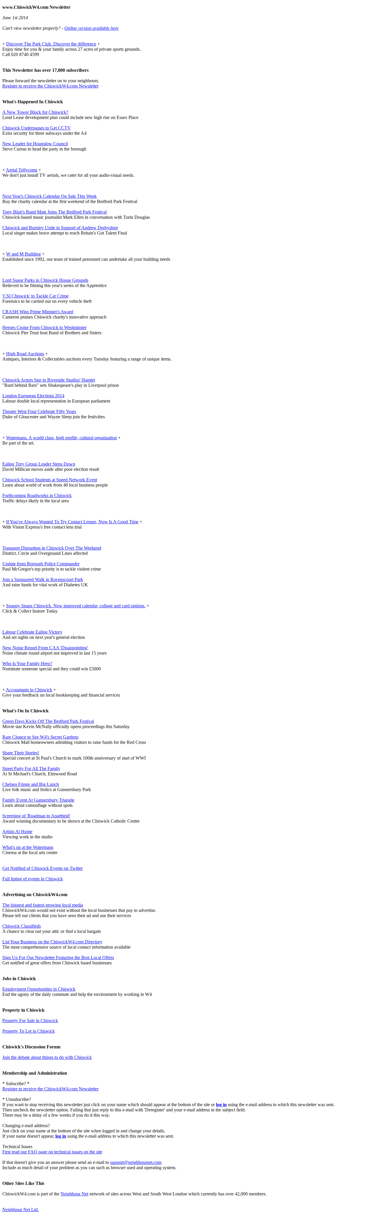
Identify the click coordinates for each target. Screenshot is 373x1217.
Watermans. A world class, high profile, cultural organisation (61, 437)
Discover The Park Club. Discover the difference (51, 43)
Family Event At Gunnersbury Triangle (38, 800)
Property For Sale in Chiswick (30, 1020)
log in (221, 1104)
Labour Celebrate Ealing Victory (32, 632)
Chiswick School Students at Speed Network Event (49, 479)
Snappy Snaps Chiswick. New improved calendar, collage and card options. (75, 605)
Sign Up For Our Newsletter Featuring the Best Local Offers (58, 957)
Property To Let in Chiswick (28, 1031)
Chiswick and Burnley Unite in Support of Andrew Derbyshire (60, 227)
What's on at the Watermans (27, 847)
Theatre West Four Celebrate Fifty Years (39, 411)
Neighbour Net (74, 1193)
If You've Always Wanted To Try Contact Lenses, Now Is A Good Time (72, 521)
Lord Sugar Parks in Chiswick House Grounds (45, 280)
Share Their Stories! (20, 752)
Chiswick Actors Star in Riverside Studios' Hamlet (48, 379)
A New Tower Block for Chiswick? (35, 112)
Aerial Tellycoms (21, 169)
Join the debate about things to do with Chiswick (47, 1057)
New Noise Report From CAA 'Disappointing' (45, 647)
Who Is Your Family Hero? (27, 663)
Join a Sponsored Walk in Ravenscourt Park (42, 579)
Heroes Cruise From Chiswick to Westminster (44, 327)
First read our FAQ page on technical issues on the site (52, 1151)
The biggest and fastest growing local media (42, 905)
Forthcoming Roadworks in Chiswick (37, 495)
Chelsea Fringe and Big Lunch (30, 784)
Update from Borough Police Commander (41, 563)
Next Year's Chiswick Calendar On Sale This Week (49, 196)
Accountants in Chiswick (29, 689)
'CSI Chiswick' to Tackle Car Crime (35, 295)
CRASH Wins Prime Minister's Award (37, 311)
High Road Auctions (25, 353)
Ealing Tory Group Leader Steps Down (38, 463)
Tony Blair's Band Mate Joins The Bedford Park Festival (54, 211)
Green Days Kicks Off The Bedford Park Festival (48, 721)
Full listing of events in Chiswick (32, 878)
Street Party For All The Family (31, 768)
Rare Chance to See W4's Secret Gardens (40, 737)
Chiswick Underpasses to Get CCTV (36, 127)
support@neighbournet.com (135, 1162)
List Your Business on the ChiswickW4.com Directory (52, 941)
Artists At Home (17, 831)
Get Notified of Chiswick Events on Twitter (42, 868)
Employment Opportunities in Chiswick (38, 989)
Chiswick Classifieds (21, 926)
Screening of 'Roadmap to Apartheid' (36, 815)
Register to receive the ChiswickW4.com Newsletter (50, 85)
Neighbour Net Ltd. (20, 1209)
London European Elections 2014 (33, 395)
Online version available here (91, 28)
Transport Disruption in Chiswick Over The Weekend (51, 547)
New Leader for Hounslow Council (35, 143)
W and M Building (23, 253)
